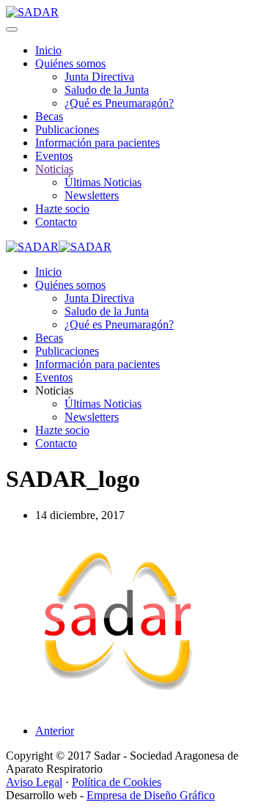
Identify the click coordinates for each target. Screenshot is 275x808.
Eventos (54, 156)
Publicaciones (67, 129)
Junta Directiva (99, 76)
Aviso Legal (34, 782)
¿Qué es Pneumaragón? (119, 103)
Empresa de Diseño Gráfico (151, 795)
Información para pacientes (97, 142)
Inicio (48, 50)
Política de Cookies (116, 782)
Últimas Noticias (103, 182)
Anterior (54, 730)
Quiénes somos (70, 63)
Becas (49, 116)
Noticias (54, 169)
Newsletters (92, 195)
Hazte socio (62, 208)
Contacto (56, 222)
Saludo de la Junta (107, 90)
